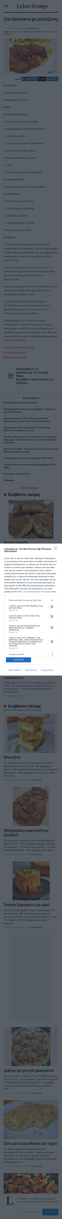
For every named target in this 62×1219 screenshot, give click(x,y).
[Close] (56, 549)
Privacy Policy (47, 670)
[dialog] (31, 610)
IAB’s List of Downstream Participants (34, 591)
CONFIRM (18, 660)
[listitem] (31, 600)
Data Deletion (15, 670)
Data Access (31, 670)
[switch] (51, 606)
